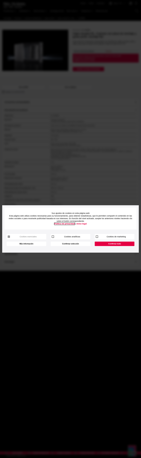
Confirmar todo (114, 244)
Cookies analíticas (72, 237)
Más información (26, 244)
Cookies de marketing (116, 237)
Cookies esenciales (28, 237)
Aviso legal (81, 224)
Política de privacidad (64, 224)
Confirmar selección (70, 244)
